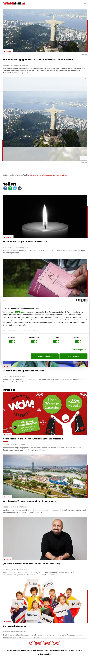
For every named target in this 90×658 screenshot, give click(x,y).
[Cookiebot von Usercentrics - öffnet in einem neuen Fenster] (77, 300)
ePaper (72, 650)
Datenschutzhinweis (58, 650)
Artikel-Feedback (45, 654)
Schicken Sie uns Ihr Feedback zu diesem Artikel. (48, 175)
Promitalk (9, 237)
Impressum (38, 650)
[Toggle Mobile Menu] (85, 2)
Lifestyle (8, 51)
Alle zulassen (73, 356)
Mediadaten (26, 650)
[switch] (34, 341)
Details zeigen (77, 350)
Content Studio (13, 650)
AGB (46, 650)
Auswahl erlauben (44, 356)
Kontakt (79, 650)
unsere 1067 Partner (17, 312)
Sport (7, 366)
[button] (81, 158)
